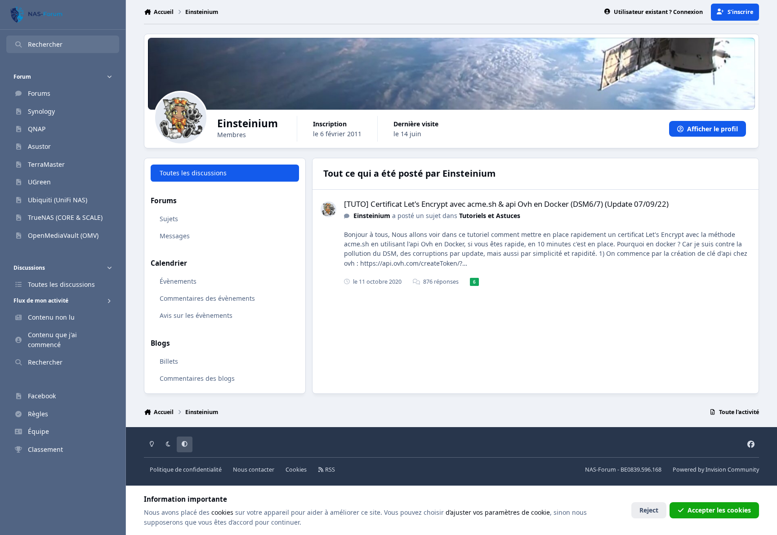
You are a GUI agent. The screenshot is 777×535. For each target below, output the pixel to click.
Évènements (178, 281)
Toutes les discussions (193, 173)
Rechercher (45, 44)
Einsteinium (371, 215)
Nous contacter (253, 469)
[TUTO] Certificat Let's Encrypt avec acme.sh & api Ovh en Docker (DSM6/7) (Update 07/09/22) (506, 204)
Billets (169, 361)
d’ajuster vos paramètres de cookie (498, 512)
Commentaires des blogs (197, 378)
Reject (648, 510)
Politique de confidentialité (186, 469)
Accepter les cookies (719, 510)
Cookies (296, 469)
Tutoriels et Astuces (489, 215)
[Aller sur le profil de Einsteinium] (328, 209)
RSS (329, 469)
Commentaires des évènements (207, 298)
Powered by (716, 469)
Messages (175, 236)
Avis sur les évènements (196, 315)
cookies (222, 512)
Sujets (169, 218)
